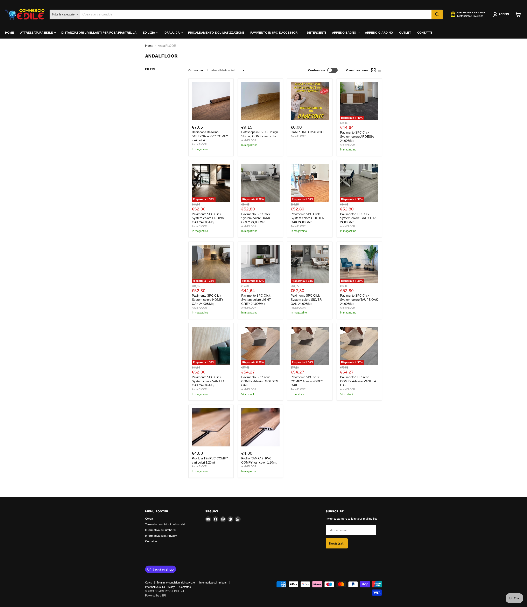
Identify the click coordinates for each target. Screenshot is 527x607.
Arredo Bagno (344, 32)
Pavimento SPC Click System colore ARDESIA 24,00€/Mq (357, 136)
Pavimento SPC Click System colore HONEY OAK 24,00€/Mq (207, 299)
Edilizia (149, 32)
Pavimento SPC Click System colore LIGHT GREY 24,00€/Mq (256, 299)
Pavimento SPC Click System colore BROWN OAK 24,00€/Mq (208, 218)
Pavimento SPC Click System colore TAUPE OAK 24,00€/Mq (359, 299)
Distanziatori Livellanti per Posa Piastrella (98, 32)
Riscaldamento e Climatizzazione (216, 32)
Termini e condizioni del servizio (165, 524)
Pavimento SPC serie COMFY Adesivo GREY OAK (307, 381)
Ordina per (195, 70)
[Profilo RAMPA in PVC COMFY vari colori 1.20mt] (260, 427)
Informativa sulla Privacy (161, 535)
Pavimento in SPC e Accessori (274, 32)
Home (9, 32)
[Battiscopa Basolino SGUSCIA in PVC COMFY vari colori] (211, 101)
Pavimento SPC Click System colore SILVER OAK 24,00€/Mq (306, 299)
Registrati (336, 543)
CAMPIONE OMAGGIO (307, 132)
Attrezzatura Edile (37, 32)
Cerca (149, 518)
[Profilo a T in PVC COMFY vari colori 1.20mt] (211, 427)
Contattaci (151, 541)
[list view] (379, 70)
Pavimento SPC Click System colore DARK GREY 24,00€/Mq (255, 218)
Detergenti (316, 32)
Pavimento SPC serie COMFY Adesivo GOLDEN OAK (259, 381)
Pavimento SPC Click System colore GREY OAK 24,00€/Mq (358, 218)
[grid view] (373, 70)
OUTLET (405, 32)
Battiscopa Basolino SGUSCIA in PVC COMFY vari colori (210, 136)
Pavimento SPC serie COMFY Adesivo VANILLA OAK (358, 381)
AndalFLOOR (199, 144)
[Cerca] (437, 14)
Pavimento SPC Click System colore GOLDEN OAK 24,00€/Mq (307, 218)
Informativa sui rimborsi (160, 530)
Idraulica (172, 32)
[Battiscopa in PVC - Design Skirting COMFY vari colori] (260, 101)
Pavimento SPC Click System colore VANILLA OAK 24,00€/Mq (208, 381)
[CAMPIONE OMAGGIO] (310, 101)
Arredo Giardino (379, 32)
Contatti (424, 32)
